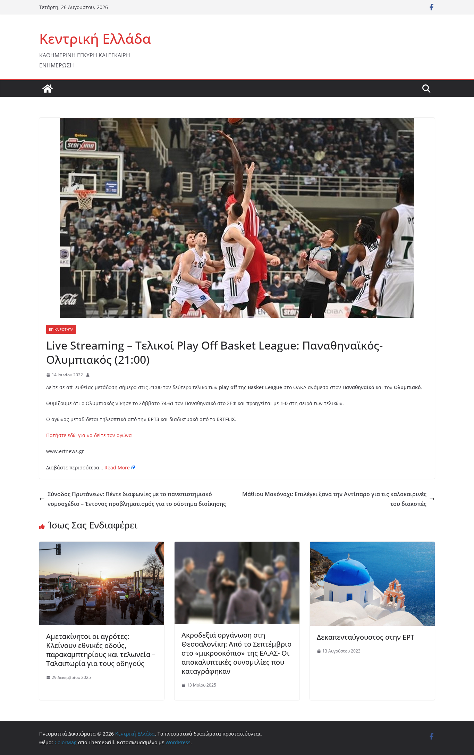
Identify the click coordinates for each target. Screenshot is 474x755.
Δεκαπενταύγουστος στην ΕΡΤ (365, 637)
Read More (117, 467)
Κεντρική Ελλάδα (95, 38)
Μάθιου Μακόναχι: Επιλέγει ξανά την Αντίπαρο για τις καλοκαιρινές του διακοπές (334, 499)
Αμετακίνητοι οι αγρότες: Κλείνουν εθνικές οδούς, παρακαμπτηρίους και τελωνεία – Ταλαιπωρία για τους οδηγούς (100, 650)
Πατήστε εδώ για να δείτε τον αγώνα (89, 435)
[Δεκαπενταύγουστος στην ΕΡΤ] (372, 546)
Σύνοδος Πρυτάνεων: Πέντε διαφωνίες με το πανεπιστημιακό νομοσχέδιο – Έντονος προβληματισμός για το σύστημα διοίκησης (137, 499)
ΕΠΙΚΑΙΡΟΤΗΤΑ (61, 329)
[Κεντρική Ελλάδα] (47, 88)
